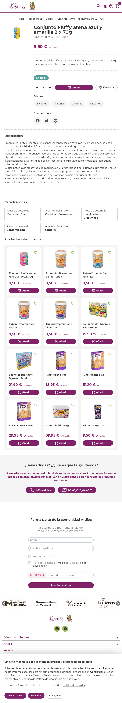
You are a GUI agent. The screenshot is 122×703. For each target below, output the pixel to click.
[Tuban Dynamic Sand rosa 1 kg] (98, 271)
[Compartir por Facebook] (37, 121)
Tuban (64, 37)
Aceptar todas (15, 695)
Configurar (55, 695)
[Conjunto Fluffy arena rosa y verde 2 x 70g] (24, 271)
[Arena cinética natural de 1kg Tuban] (61, 271)
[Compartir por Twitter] (46, 121)
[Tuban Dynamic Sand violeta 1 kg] (61, 322)
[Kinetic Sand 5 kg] (98, 373)
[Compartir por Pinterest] (55, 121)
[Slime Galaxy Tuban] (98, 423)
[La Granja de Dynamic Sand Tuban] (98, 322)
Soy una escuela (42, 556)
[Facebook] (65, 629)
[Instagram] (57, 629)
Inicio (21, 19)
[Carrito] (117, 6)
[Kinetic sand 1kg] (61, 373)
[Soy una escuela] (105, 6)
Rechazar (36, 695)
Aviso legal (63, 562)
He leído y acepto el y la (60, 564)
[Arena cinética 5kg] (61, 423)
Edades (49, 19)
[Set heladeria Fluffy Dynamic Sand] (24, 373)
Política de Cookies (74, 685)
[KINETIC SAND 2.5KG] (24, 423)
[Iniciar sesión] (111, 7)
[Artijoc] (23, 6)
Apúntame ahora (61, 585)
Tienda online (35, 19)
